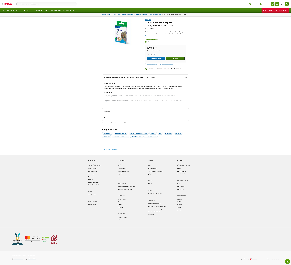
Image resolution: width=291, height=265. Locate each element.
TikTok (179, 207)
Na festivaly (178, 133)
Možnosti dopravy (92, 171)
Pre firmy (90, 179)
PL (274, 259)
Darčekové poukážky (93, 182)
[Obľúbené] (272, 4)
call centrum (108, 101)
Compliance (151, 214)
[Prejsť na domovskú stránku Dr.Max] (8, 4)
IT (278, 259)
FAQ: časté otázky (181, 174)
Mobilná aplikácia (92, 204)
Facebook (179, 204)
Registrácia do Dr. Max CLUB (125, 189)
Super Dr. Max (121, 174)
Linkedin (179, 210)
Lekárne (46, 10)
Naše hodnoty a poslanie (124, 176)
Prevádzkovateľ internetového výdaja (157, 206)
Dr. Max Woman (122, 199)
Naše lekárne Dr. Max (123, 171)
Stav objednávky (56, 10)
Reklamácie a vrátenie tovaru (95, 184)
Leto (160, 133)
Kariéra (179, 183)
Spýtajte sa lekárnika (153, 174)
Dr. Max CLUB (26, 10)
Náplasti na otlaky (136, 136)
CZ (272, 259)
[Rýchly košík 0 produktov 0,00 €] (287, 4)
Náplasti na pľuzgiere (150, 136)
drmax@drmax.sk (18, 259)
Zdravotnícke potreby (120, 133)
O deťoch (120, 207)
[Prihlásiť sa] (277, 4)
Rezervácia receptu (68, 10)
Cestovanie (107, 136)
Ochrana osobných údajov (154, 203)
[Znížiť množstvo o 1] (148, 54)
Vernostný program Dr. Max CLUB (126, 186)
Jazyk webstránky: (244, 259)
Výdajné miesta (92, 176)
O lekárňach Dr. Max (123, 168)
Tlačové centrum (152, 183)
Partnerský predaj (122, 217)
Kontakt (179, 168)
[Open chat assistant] (287, 261)
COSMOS (148, 20)
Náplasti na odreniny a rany (121, 136)
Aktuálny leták (92, 194)
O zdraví (120, 204)
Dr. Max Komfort (37, 10)
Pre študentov (180, 189)
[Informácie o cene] (155, 48)
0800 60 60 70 (32, 259)
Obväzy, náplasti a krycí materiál (138, 133)
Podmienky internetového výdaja (156, 209)
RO (276, 259)
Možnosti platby (92, 174)
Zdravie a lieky (107, 133)
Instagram (179, 199)
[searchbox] (46, 4)
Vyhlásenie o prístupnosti (154, 211)
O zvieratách (121, 201)
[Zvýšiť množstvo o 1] (154, 54)
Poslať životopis (181, 186)
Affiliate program (122, 220)
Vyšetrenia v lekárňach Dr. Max (155, 171)
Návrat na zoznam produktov (111, 149)
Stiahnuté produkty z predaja (155, 193)
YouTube (179, 201)
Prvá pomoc (168, 133)
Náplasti (153, 133)
